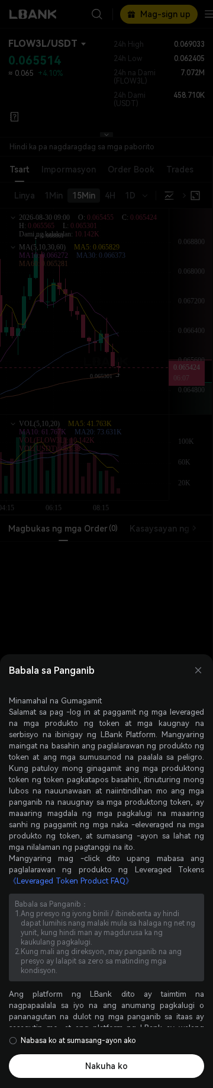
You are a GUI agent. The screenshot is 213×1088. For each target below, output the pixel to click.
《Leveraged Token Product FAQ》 (71, 880)
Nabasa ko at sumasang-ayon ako (78, 1040)
